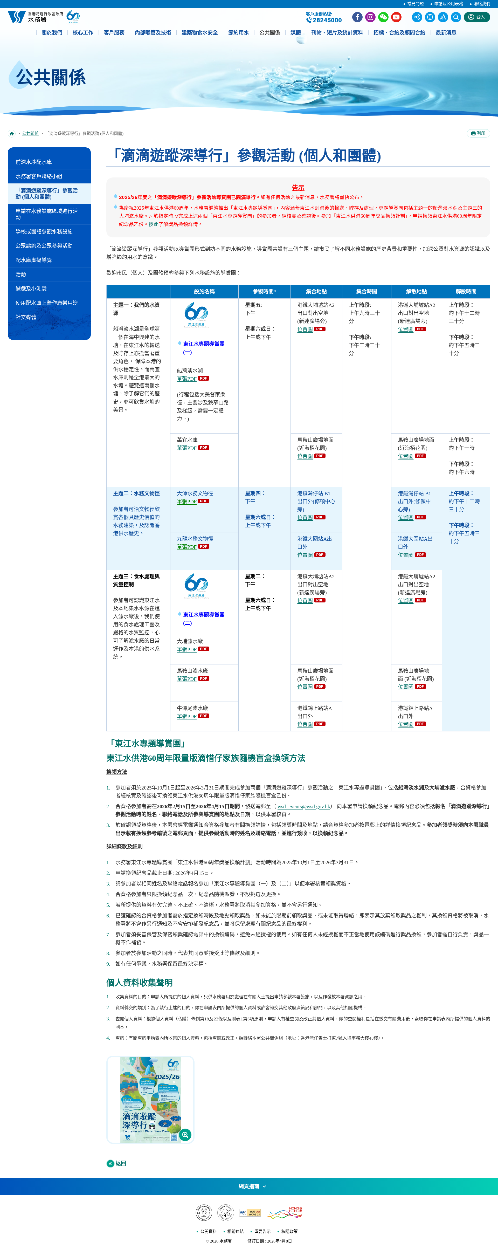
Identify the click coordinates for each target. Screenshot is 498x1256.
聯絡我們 (482, 4)
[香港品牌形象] (284, 1212)
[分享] (417, 17)
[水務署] (35, 17)
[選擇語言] (430, 17)
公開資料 (208, 1231)
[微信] (383, 17)
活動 (21, 274)
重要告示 (262, 1231)
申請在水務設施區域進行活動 (47, 214)
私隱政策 (289, 1231)
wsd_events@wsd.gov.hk (304, 806)
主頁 (12, 134)
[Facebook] (357, 17)
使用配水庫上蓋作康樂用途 (47, 303)
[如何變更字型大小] (443, 17)
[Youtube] (396, 17)
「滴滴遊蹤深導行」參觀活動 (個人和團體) (47, 194)
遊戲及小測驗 (31, 289)
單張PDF (187, 379)
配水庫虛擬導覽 (34, 260)
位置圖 (305, 329)
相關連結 (235, 1231)
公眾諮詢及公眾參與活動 (44, 246)
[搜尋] (456, 17)
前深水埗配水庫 (34, 162)
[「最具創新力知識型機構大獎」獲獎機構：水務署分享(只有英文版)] (204, 1212)
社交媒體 (26, 317)
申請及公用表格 (448, 4)
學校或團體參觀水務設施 (44, 232)
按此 (153, 224)
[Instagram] (370, 17)
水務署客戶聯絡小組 (39, 176)
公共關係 (30, 134)
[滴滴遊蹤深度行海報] (150, 1100)
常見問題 (415, 4)
